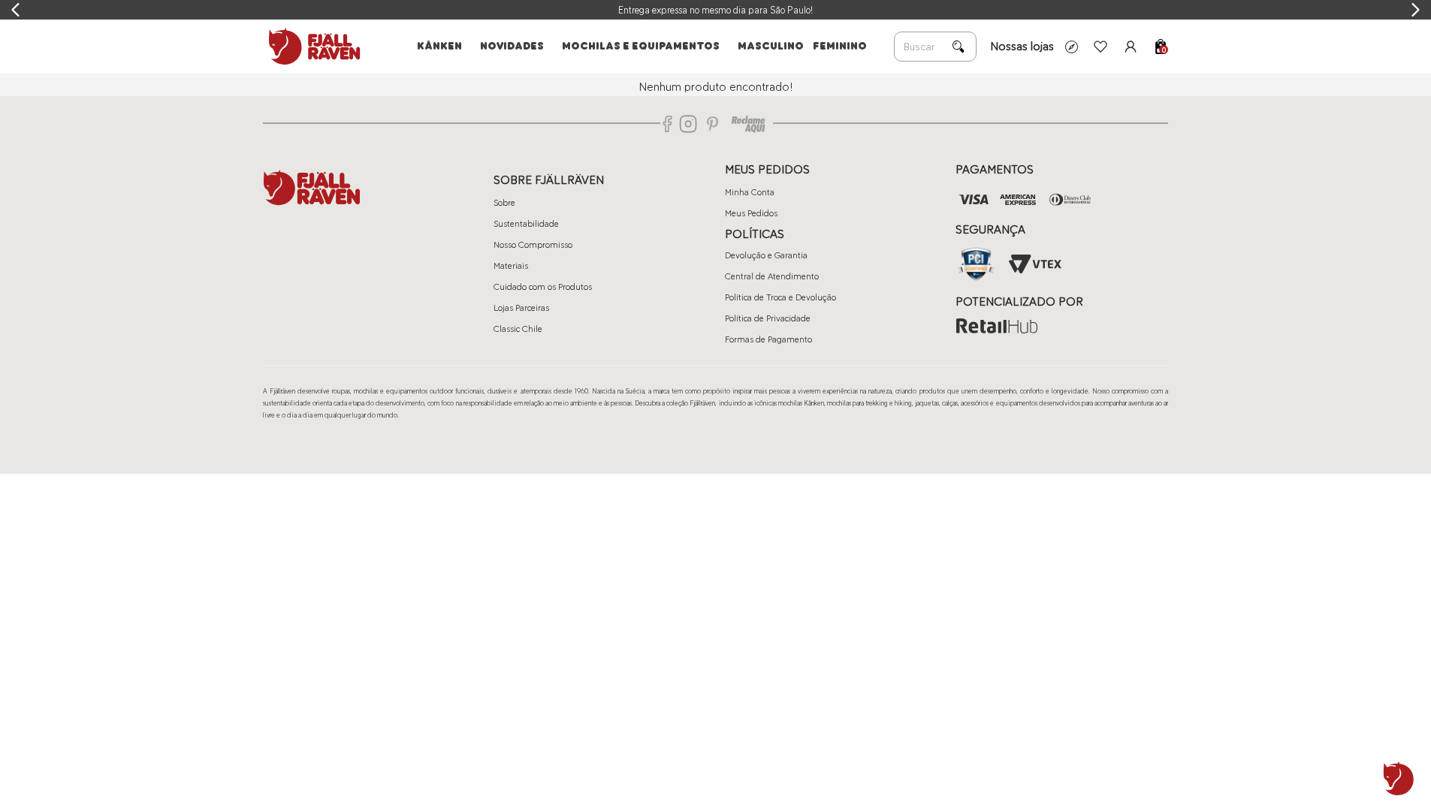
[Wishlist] (1100, 47)
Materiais (511, 266)
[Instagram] (688, 124)
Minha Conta (749, 192)
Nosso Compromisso (533, 245)
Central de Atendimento (772, 276)
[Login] (1130, 47)
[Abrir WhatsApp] (1398, 778)
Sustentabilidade (526, 224)
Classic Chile (518, 329)
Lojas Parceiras (521, 308)
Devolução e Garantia (766, 255)
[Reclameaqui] (748, 124)
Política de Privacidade (768, 318)
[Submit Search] (958, 47)
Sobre (504, 202)
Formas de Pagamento (768, 339)
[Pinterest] (712, 123)
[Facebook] (667, 124)
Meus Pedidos (751, 213)
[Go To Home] (312, 46)
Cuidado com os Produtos (543, 287)
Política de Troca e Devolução (780, 297)
